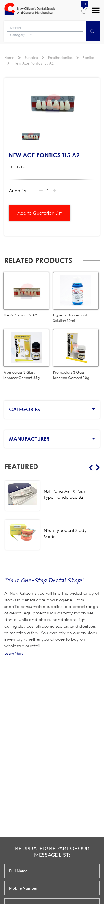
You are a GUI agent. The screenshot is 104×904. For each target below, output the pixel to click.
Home (9, 57)
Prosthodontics (60, 57)
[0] (84, 10)
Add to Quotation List (39, 213)
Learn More (14, 653)
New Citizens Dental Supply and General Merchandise (29, 10)
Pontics (88, 57)
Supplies (31, 57)
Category (18, 35)
